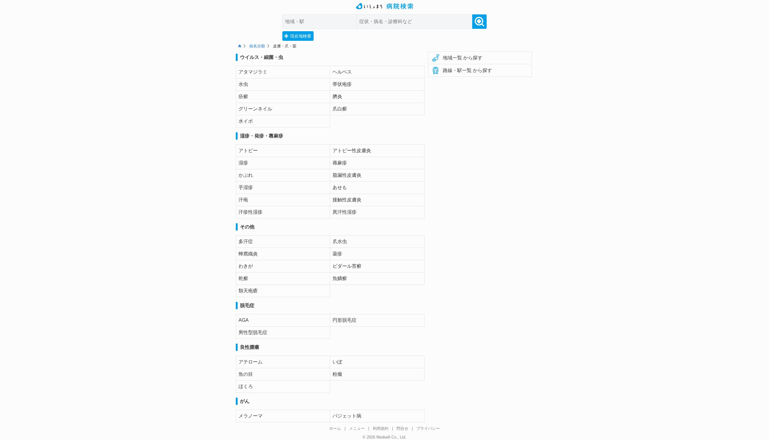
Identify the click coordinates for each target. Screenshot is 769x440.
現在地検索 (300, 36)
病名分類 (257, 46)
